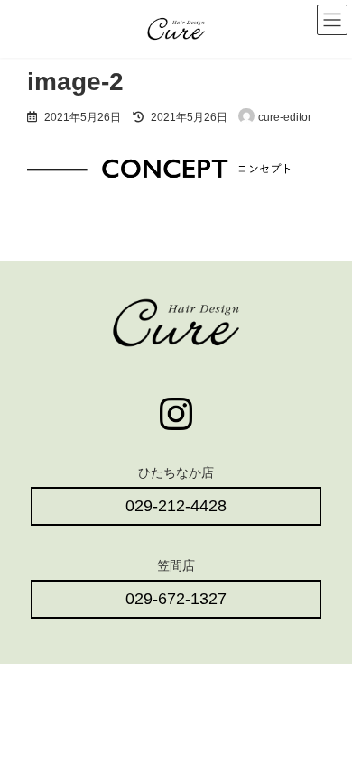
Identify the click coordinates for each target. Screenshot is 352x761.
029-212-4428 (176, 506)
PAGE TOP (325, 718)
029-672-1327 (176, 599)
